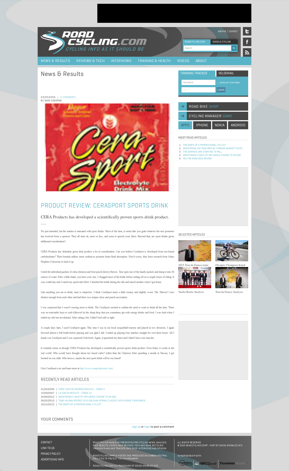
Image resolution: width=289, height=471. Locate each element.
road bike (204, 107)
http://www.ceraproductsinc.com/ (96, 368)
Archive (222, 31)
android (238, 125)
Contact (233, 31)
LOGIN (220, 90)
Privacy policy (51, 453)
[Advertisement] (174, 13)
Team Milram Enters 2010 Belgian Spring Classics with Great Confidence (101, 400)
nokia (219, 125)
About (201, 61)
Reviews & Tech (90, 61)
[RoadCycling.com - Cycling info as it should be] (94, 42)
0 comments (68, 97)
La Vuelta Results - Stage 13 (75, 393)
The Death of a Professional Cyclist (79, 404)
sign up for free (228, 82)
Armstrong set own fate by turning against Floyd (212, 148)
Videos (183, 61)
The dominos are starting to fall (202, 152)
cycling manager (210, 116)
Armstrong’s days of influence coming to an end (87, 397)
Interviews (121, 61)
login (147, 426)
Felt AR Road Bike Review (197, 158)
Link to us (48, 448)
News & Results (55, 61)
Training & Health (154, 61)
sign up (136, 426)
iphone (202, 125)
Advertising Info (52, 459)
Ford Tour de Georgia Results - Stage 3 (81, 389)
